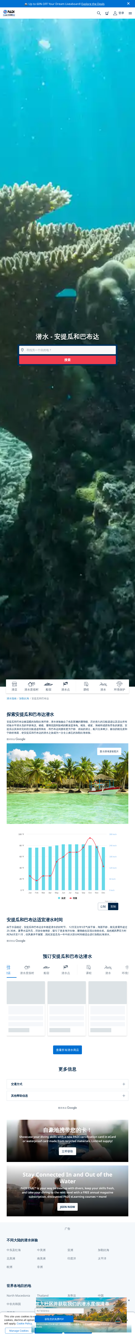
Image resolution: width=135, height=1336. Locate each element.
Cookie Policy (24, 1323)
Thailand (43, 1295)
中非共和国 (14, 1304)
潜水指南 (12, 698)
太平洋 (102, 1258)
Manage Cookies (19, 1330)
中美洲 (41, 1250)
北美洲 (11, 1258)
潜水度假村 (27, 973)
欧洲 (9, 1267)
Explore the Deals (93, 4)
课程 (89, 973)
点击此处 (97, 1324)
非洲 (40, 1267)
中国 (101, 1295)
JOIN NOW (67, 1207)
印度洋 (72, 1258)
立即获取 (67, 1151)
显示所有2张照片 (109, 751)
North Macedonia (18, 1295)
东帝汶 (72, 1295)
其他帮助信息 (19, 1096)
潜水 (108, 973)
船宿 (46, 973)
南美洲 (41, 1258)
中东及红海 (14, 1250)
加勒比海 (24, 698)
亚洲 (70, 1250)
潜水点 (66, 973)
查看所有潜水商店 (67, 1050)
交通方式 (16, 1084)
